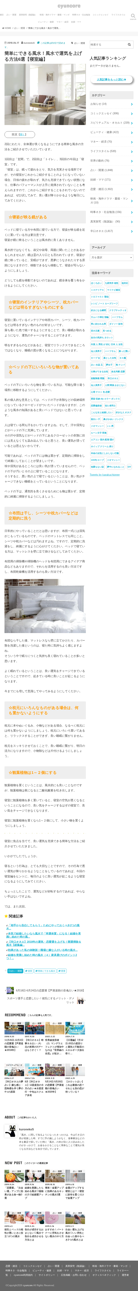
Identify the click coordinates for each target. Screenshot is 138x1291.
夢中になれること (115, 467)
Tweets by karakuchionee (105, 474)
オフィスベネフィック (104, 1275)
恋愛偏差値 (96, 405)
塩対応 (125, 283)
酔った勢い (124, 351)
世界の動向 (99, 160)
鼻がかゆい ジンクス (113, 419)
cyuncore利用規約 (23, 1275)
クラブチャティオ (117, 310)
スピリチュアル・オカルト (110, 122)
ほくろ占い (96, 283)
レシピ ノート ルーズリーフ (104, 303)
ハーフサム (117, 317)
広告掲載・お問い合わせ (74, 1275)
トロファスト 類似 (100, 296)
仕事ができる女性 (99, 371)
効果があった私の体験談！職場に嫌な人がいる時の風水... (43, 949)
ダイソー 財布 (116, 324)
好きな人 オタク (123, 412)
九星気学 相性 (111, 283)
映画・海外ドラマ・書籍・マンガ (54, 15)
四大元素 (95, 331)
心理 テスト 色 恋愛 (100, 392)
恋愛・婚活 (101, 189)
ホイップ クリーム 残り (102, 446)
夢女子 (109, 365)
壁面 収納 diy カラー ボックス (105, 399)
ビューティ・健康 (46, 22)
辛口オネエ (101, 231)
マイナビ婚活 (113, 290)
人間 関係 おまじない (115, 385)
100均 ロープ (97, 460)
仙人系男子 (96, 351)
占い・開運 (11, 15)
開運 (63, 971)
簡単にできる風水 (46, 971)
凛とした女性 (109, 358)
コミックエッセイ (101, 15)
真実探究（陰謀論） (28, 15)
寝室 (30, 971)
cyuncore (69, 5)
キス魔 (122, 358)
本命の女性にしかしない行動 (105, 453)
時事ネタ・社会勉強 (81, 15)
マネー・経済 (62, 22)
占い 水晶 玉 (97, 365)
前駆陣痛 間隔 (97, 378)
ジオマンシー (97, 426)
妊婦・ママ (76, 22)
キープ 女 (95, 358)
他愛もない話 (97, 467)
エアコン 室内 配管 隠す (102, 439)
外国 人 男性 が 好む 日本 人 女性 (107, 344)
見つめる (107, 331)
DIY (129, 467)
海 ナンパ (120, 365)
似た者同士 (110, 405)
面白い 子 (95, 419)
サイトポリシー (47, 1275)
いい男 (110, 426)
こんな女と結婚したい (101, 412)
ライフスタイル (118, 15)
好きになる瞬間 (98, 310)
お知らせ (98, 103)
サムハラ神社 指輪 (100, 317)
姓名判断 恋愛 (118, 371)
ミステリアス (97, 290)
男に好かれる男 (98, 324)
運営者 (125, 1275)
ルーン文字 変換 (99, 433)
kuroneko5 (26, 1129)
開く (22, 134)
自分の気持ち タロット (102, 337)
